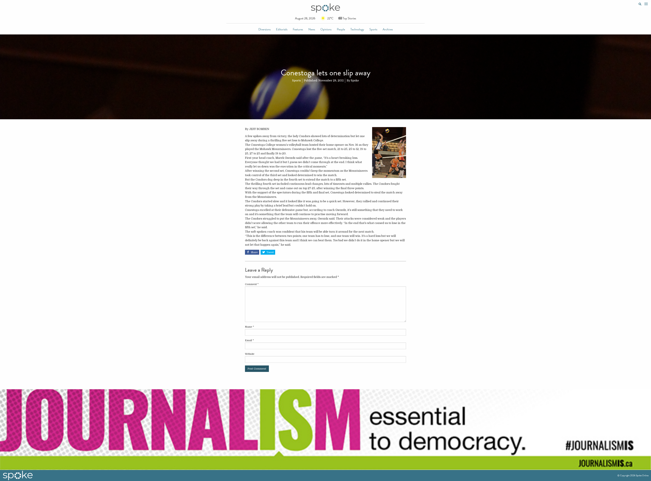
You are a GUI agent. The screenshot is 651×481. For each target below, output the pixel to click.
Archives (388, 29)
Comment (252, 284)
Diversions (264, 29)
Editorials (281, 29)
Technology (357, 29)
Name (249, 326)
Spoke (355, 80)
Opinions (325, 29)
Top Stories (349, 18)
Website (249, 354)
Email (249, 340)
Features (298, 29)
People (341, 29)
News (311, 29)
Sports (373, 29)
